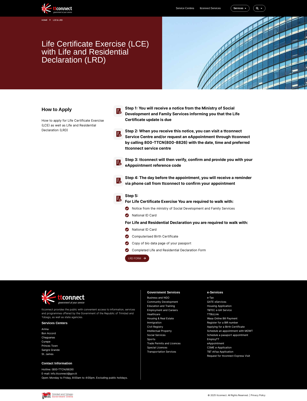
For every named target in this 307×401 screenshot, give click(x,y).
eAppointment (215, 343)
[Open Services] (245, 8)
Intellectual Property (159, 330)
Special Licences (157, 347)
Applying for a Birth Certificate (226, 326)
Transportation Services (161, 351)
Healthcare (153, 314)
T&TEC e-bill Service (219, 310)
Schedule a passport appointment (227, 335)
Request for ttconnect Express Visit (228, 355)
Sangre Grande (51, 349)
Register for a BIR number (222, 322)
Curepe (46, 341)
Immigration (154, 322)
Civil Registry (155, 326)
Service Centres (185, 8)
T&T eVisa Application (220, 351)
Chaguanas (48, 337)
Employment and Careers (162, 310)
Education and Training (161, 306)
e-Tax (210, 297)
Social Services (156, 335)
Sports (151, 339)
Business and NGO (158, 297)
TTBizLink (213, 314)
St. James (47, 354)
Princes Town (50, 345)
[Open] (261, 8)
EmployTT (213, 339)
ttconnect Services (210, 8)
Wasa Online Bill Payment (222, 318)
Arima (45, 329)
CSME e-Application (219, 347)
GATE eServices (216, 301)
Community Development (162, 301)
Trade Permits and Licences (164, 343)
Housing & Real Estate (160, 318)
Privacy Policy (258, 395)
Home (44, 20)
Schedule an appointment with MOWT (230, 330)
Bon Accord (49, 333)
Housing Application (219, 306)
